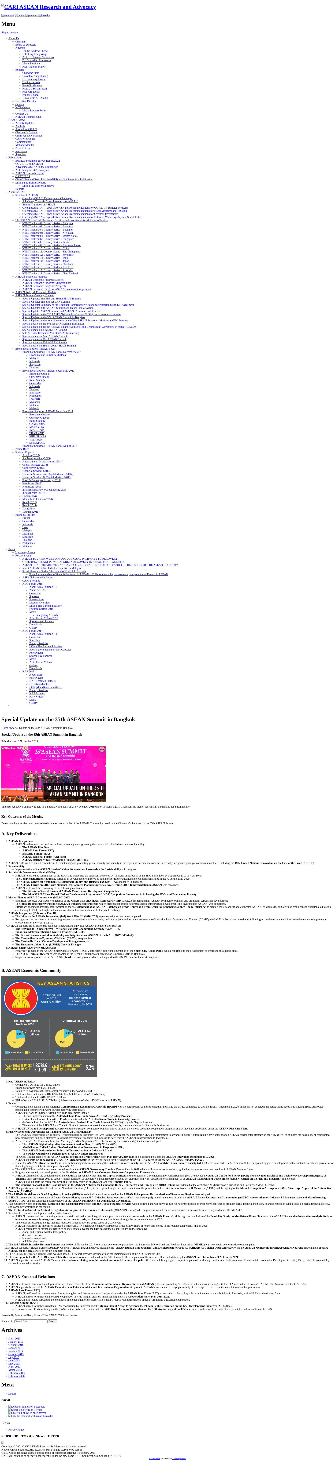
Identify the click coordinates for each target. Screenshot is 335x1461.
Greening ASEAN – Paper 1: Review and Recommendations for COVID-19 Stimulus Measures (75, 207)
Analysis (20, 126)
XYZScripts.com (179, 1459)
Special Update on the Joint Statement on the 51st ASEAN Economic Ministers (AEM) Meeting (75, 320)
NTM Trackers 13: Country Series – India (45, 257)
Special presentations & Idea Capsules (50, 649)
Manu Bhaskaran (31, 63)
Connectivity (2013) (33, 467)
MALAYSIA (36, 427)
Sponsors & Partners (40, 655)
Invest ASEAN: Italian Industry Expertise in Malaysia (51, 568)
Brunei (26, 517)
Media (32, 611)
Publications (15, 157)
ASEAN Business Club (28, 116)
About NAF (36, 674)
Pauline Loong (30, 94)
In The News (22, 107)
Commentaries (23, 141)
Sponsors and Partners (41, 621)
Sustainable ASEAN (26, 195)
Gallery (33, 627)
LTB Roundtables (39, 684)
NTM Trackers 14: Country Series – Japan (45, 260)
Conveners (35, 593)
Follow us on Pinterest (33, 1412)
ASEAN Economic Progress (31, 276)
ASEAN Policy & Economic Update (35, 292)
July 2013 (13, 1357)
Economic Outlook (39, 373)
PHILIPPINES (37, 436)
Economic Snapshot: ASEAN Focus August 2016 (49, 445)
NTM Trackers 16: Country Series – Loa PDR (47, 267)
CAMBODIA (37, 423)
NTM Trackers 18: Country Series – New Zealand (50, 273)
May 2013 (14, 1363)
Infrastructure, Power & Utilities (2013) (44, 489)
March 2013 (15, 1369)
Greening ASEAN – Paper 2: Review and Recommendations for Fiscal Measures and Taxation (74, 210)
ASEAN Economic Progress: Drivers (43, 279)
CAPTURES (22, 176)
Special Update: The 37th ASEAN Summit (46, 301)
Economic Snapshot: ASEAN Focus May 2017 (48, 370)
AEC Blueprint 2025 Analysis (32, 170)
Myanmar (34, 401)
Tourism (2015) (30, 511)
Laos (25, 527)
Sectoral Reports (24, 452)
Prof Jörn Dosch (31, 91)
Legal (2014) (29, 495)
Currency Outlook (39, 376)
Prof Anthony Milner (33, 66)
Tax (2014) (28, 508)
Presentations (36, 599)
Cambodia (35, 383)
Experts (19, 69)
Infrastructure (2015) (33, 492)
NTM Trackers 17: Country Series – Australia (47, 270)
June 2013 (14, 1360)
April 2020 (14, 1338)
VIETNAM (35, 439)
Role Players (36, 652)
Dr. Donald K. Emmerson (36, 60)
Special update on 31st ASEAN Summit (44, 339)
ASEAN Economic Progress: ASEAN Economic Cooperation (56, 289)
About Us (13, 38)
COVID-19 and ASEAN (29, 163)
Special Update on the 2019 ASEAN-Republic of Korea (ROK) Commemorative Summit (71, 314)
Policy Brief (22, 448)
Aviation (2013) (31, 455)
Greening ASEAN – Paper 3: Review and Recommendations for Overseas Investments (70, 213)
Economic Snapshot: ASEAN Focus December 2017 (51, 351)
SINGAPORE (37, 442)
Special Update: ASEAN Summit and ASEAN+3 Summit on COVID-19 (62, 311)
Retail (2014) (29, 505)
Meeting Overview (39, 602)
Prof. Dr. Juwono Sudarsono (38, 57)
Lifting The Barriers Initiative (45, 605)
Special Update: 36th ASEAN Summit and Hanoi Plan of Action (58, 307)
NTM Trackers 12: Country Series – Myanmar (47, 254)
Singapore (34, 364)
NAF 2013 (28, 671)
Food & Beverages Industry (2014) (41, 480)
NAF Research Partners (42, 680)
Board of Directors (25, 44)
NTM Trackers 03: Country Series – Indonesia (47, 226)
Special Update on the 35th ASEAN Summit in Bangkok (53, 317)
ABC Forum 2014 (32, 630)
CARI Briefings (31, 580)
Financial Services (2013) (36, 470)
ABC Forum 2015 (32, 583)
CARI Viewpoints (25, 138)
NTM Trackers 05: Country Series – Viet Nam (47, 232)
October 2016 (16, 1344)
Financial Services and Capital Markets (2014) (47, 474)
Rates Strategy (37, 380)
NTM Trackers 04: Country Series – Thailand (47, 229)
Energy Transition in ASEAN (38, 204)
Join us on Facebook (33, 1406)
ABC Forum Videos (40, 662)
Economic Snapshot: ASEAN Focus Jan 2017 (47, 411)
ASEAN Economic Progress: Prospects (44, 286)
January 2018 (15, 1341)
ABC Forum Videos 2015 (43, 618)
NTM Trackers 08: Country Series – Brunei (46, 242)
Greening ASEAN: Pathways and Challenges (47, 198)
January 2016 (15, 1347)
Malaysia (34, 358)
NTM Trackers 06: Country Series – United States (49, 235)
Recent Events (23, 555)
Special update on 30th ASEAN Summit (44, 342)
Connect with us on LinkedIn (36, 1416)
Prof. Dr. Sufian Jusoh (34, 88)
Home (4, 727)
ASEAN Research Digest (29, 173)
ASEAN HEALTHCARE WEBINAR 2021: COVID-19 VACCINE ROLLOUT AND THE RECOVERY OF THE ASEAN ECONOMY (100, 564)
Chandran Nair (30, 72)
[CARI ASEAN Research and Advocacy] (48, 7)
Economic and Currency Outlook (47, 354)
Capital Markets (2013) (35, 464)
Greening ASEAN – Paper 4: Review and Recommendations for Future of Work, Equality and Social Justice (82, 217)
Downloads (35, 624)
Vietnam (34, 405)
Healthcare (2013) (32, 483)
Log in (12, 1393)
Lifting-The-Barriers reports (30, 182)
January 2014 (15, 1351)
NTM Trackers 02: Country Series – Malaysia (47, 223)
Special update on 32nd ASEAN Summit (45, 336)
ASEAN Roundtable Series (37, 577)
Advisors (20, 47)
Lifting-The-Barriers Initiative (45, 687)
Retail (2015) (29, 502)
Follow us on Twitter (30, 1409)
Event (11, 549)
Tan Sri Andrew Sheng (35, 50)
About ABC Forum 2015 (43, 586)
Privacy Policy (16, 1429)
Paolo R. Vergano (32, 85)
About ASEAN (16, 191)
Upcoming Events (25, 552)
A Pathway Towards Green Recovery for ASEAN (50, 201)
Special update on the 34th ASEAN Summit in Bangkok (53, 323)
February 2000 (16, 1376)
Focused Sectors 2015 (41, 608)
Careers (19, 104)
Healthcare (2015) (32, 486)
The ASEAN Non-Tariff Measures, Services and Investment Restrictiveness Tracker (61, 220)
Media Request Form (34, 110)
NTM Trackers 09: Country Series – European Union (51, 245)
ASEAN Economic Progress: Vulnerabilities (46, 282)
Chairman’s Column (26, 132)
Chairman (20, 41)
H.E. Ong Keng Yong (34, 54)
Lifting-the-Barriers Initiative (38, 185)
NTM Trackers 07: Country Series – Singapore (48, 238)
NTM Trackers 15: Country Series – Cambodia (48, 264)
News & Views (16, 119)
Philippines (35, 395)
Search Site (7, 1321)
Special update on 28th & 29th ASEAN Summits (49, 345)
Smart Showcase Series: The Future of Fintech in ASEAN (54, 571)
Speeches (20, 154)
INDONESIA (37, 430)
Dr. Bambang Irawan (34, 79)
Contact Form (154, 1459)
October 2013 (16, 1354)
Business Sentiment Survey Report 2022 (37, 160)
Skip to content (9, 32)
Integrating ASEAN (47, 615)
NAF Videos (36, 696)
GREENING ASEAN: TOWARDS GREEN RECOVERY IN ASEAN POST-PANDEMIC (73, 561)
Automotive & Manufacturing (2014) (42, 461)
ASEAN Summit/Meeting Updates (34, 295)
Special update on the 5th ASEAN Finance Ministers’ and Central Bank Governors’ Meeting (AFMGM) (79, 326)
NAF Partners (37, 693)
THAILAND (36, 433)
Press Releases (23, 148)
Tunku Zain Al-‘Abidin (35, 97)
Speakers (34, 596)
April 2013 (14, 1366)
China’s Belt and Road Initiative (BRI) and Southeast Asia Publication (53, 179)
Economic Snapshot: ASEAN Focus (35, 348)
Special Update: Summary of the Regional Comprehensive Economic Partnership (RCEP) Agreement (78, 304)
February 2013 (16, 1373)
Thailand (34, 367)
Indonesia (34, 361)
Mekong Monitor (24, 144)
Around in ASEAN (26, 129)
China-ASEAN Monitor (28, 135)
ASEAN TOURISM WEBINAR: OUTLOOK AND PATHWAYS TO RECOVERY (70, 558)
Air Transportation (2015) (36, 458)
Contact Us (21, 113)
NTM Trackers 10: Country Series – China (45, 248)
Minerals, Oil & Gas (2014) (37, 499)
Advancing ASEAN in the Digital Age (36, 166)
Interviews (21, 151)
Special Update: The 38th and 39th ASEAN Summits (51, 298)
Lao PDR (34, 398)
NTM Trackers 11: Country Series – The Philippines (51, 251)
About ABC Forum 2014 (43, 633)
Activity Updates (24, 123)
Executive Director (25, 101)
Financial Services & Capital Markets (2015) (46, 477)
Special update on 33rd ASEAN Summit (44, 329)
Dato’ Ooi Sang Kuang (35, 76)
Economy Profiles (25, 514)
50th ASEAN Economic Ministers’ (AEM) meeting (50, 333)
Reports (19, 188)
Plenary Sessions (38, 643)
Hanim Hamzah (31, 82)
